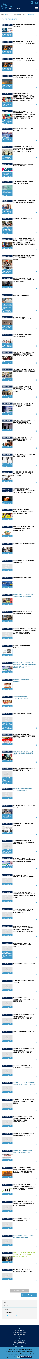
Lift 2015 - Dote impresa (22, 714)
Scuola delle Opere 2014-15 (24, 964)
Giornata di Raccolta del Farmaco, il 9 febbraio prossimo (23, 405)
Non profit (8, 1312)
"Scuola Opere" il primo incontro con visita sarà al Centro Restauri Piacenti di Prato (24, 894)
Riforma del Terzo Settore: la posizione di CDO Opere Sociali (24, 1101)
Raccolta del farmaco (22, 578)
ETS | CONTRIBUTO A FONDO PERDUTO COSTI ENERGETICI (23, 77)
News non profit (12, 1316)
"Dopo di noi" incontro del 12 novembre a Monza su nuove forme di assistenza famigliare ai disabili (24, 631)
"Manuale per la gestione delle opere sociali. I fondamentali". (23, 910)
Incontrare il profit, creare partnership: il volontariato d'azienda (24, 1016)
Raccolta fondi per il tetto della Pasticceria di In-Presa (24, 257)
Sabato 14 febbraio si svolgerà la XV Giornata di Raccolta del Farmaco (24, 859)
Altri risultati (19, 1290)
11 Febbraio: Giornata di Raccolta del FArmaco (22, 612)
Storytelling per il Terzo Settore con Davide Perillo (24, 370)
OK (18, 1357)
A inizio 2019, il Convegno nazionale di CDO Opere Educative (23, 473)
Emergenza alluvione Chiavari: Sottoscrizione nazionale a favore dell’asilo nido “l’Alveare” (23, 928)
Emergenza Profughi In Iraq (24, 1032)
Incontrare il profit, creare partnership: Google (24, 1134)
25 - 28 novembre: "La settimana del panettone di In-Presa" (24, 736)
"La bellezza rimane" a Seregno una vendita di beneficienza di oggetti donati (22, 389)
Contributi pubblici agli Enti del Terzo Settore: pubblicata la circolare (24, 422)
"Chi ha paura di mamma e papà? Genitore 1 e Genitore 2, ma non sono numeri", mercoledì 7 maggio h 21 (24, 1170)
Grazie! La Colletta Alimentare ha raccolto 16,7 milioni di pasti (23, 511)
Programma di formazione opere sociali (23, 561)
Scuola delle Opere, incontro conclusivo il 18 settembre (23, 999)
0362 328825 (21, 1340)
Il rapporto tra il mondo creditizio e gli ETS (23, 182)
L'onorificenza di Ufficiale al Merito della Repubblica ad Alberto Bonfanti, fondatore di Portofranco (24, 241)
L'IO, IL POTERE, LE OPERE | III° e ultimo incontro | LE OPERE (24, 201)
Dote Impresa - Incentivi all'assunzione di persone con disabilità (23, 842)
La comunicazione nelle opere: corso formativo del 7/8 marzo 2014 (24, 1203)
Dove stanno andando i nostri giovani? (22, 335)
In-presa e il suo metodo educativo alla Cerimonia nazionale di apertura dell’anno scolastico (23, 149)
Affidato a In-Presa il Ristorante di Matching (22, 1270)
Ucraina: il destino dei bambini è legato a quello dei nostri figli (23, 279)
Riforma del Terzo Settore (24, 544)
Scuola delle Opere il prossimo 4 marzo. (21, 1219)
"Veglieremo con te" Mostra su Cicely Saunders (24, 455)
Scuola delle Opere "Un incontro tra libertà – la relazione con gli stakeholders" (23, 1119)
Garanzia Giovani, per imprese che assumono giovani (22, 944)
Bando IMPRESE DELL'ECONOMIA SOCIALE (22, 318)
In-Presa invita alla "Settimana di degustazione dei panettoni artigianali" (24, 490)
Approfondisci (26, 1357)
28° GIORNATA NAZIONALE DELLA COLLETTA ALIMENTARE (24, 42)
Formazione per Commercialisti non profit (23, 876)
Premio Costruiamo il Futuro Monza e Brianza (22, 1066)
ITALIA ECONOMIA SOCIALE (22, 218)
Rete (5, 1302)
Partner (6, 1309)
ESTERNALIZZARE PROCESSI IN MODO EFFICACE (24, 165)
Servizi (6, 1306)
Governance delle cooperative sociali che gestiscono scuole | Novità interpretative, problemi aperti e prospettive (24, 97)
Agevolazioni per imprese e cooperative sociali (24, 769)
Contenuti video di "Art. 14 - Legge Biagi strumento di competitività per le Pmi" (24, 354)
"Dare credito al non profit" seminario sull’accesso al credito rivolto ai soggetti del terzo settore (24, 1187)
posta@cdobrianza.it (19, 1344)
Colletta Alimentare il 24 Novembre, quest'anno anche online (23, 528)
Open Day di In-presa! (21, 295)
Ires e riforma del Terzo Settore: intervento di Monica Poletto (22, 439)
